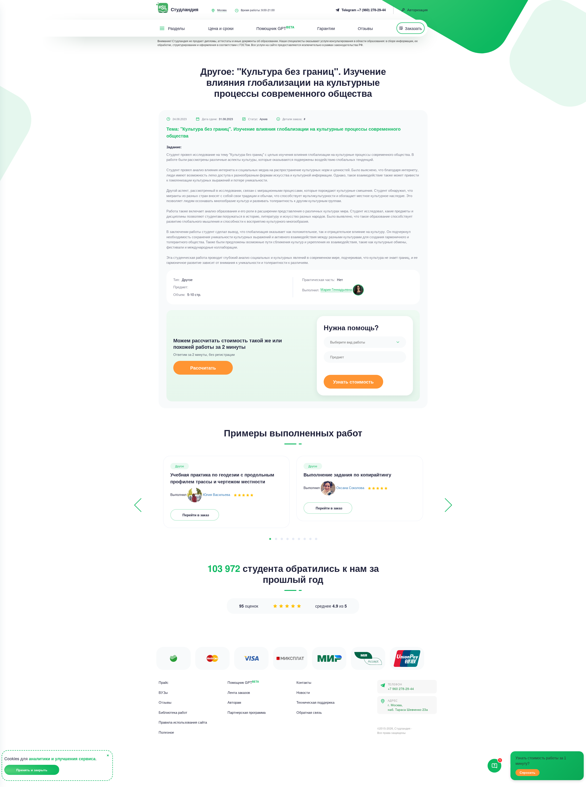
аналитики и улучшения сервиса (62, 759)
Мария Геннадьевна (336, 289)
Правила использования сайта (183, 722)
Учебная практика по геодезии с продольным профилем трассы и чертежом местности (222, 478)
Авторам (234, 702)
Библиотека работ (173, 712)
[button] (270, 539)
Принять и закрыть (31, 770)
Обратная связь (309, 712)
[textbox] (365, 342)
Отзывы (165, 702)
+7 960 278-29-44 (401, 689)
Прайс (163, 682)
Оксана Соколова (350, 487)
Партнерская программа (247, 712)
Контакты (303, 682)
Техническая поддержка (315, 702)
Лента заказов (239, 692)
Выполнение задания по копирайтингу (347, 474)
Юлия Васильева (216, 494)
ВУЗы (163, 692)
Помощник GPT (243, 682)
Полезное (166, 732)
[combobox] (365, 342)
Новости (303, 692)
